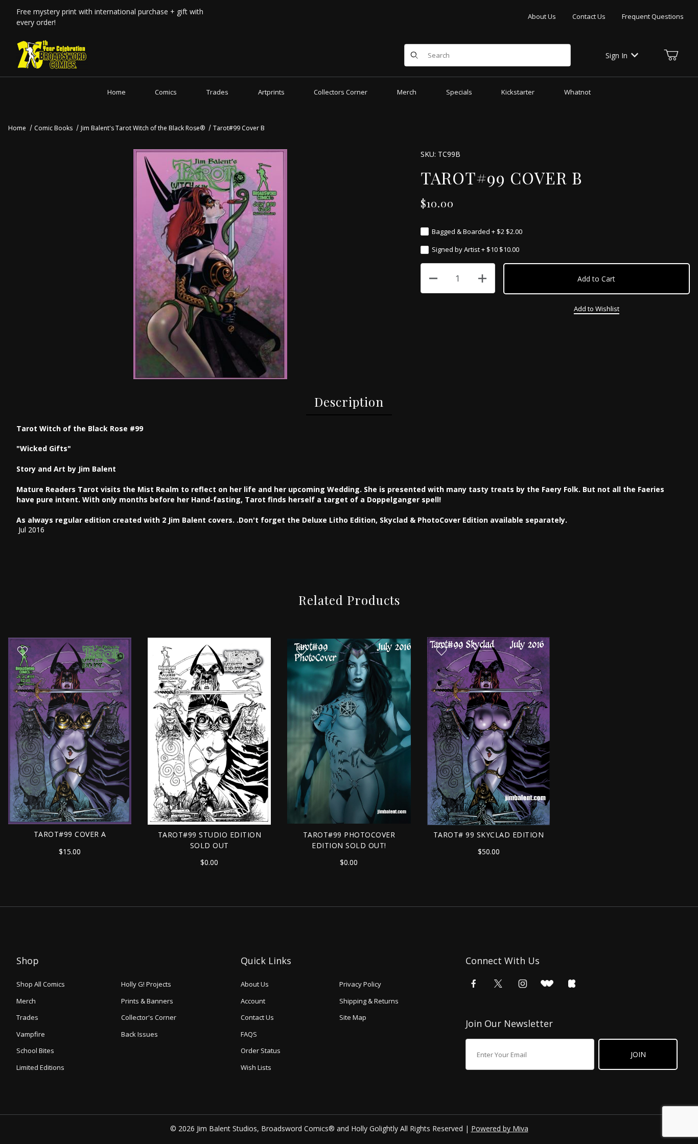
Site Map (352, 1017)
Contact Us (589, 16)
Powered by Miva (499, 1128)
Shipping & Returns (369, 1001)
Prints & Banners (147, 1001)
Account (253, 1001)
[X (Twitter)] (498, 983)
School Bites (35, 1050)
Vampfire (30, 1034)
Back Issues (139, 1034)
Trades (27, 1017)
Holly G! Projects (146, 984)
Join (638, 1054)
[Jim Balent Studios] (52, 54)
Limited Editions (40, 1067)
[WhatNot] (547, 983)
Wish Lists (256, 1067)
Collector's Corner (148, 1017)
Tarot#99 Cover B (239, 128)
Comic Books (53, 128)
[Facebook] (474, 983)
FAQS (249, 1034)
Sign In (616, 55)
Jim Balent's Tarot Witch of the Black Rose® (143, 128)
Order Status (261, 1050)
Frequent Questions (653, 16)
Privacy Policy (360, 984)
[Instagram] (522, 983)
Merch (26, 1001)
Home (17, 128)
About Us (542, 16)
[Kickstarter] (571, 983)
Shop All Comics (40, 984)
